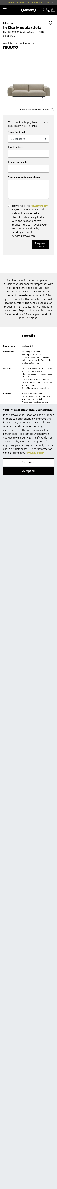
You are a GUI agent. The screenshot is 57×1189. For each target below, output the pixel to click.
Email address (15, 147)
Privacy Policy (35, 452)
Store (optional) (16, 132)
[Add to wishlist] (50, 23)
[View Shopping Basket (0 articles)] (53, 10)
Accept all (28, 471)
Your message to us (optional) (24, 177)
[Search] (42, 10)
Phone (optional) (17, 162)
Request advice (40, 245)
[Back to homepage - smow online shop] (28, 10)
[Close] (53, 3)
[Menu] (5, 10)
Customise (28, 462)
